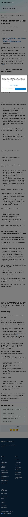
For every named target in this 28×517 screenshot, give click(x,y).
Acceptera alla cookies (20, 88)
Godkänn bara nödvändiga (8, 88)
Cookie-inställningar (14, 85)
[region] (14, 83)
